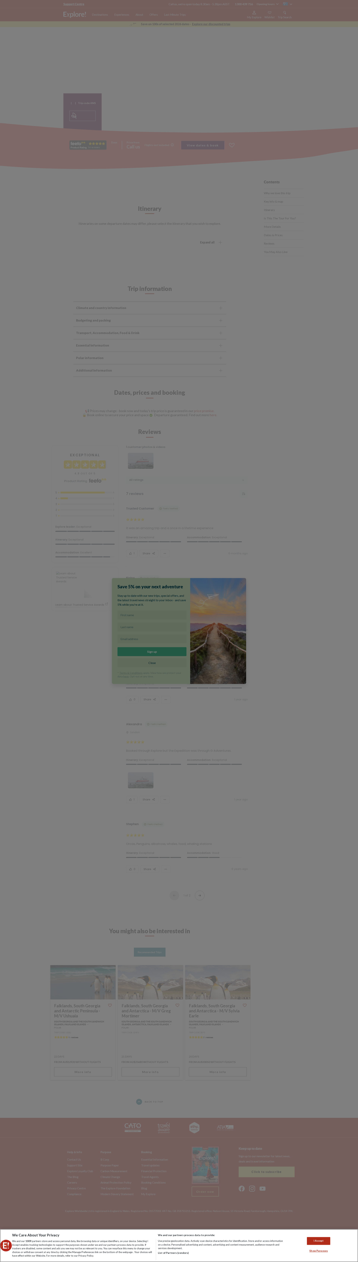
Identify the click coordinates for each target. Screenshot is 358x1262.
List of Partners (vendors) (173, 1252)
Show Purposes (318, 1250)
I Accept (319, 1240)
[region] (179, 1245)
